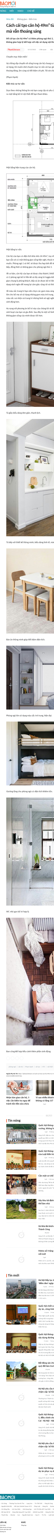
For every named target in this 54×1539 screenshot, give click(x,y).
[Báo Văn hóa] (40, 1179)
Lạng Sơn (29, 1503)
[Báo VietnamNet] (40, 1450)
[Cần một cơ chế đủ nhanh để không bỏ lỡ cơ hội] (21, 1184)
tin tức (44, 1515)
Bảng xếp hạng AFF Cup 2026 (21, 1512)
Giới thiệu (3, 1525)
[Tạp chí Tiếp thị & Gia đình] (7, 1107)
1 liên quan (42, 49)
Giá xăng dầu (5, 1509)
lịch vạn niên (16, 1509)
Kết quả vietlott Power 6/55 (23, 1506)
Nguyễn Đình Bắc (6, 1506)
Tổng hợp (23, 1525)
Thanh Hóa (4, 1515)
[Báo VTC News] (39, 1104)
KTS (43, 1067)
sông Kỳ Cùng (49, 1503)
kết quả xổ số (5, 1512)
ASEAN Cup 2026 (38, 1512)
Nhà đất (10, 19)
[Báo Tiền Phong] (40, 1132)
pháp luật (37, 1506)
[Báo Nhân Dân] (40, 1158)
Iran (18, 1515)
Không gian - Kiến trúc (27, 19)
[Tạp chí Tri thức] (40, 1257)
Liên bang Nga (27, 1509)
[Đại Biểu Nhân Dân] (40, 1341)
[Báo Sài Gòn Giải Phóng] (40, 1233)
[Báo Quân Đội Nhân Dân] (41, 1424)
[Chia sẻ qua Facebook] (8, 1058)
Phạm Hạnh (29, 1067)
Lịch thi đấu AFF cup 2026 (42, 1509)
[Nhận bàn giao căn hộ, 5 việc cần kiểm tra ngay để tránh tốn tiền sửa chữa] (19, 1087)
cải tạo (38, 1067)
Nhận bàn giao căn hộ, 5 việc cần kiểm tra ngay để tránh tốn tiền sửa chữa (18, 1100)
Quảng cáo (3, 1531)
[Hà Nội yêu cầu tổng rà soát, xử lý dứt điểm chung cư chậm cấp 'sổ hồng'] (21, 1452)
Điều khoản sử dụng (5, 1527)
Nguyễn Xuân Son (27, 1515)
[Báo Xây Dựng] (41, 1370)
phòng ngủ (12, 1067)
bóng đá (45, 1506)
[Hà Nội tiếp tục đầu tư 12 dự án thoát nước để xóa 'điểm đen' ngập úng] (21, 1289)
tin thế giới (38, 1503)
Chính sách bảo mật (5, 1529)
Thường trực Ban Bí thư (16, 1503)
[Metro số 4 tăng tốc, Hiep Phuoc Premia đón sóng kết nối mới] (21, 1259)
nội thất (50, 1067)
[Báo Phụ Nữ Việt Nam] (14, 49)
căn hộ (20, 1067)
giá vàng (4, 1503)
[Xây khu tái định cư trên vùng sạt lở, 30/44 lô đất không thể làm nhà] (21, 1209)
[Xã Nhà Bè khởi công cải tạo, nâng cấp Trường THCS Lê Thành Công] (21, 1235)
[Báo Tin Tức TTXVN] (40, 1287)
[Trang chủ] (8, 4)
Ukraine (12, 1515)
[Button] (22, 50)
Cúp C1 (37, 1515)
